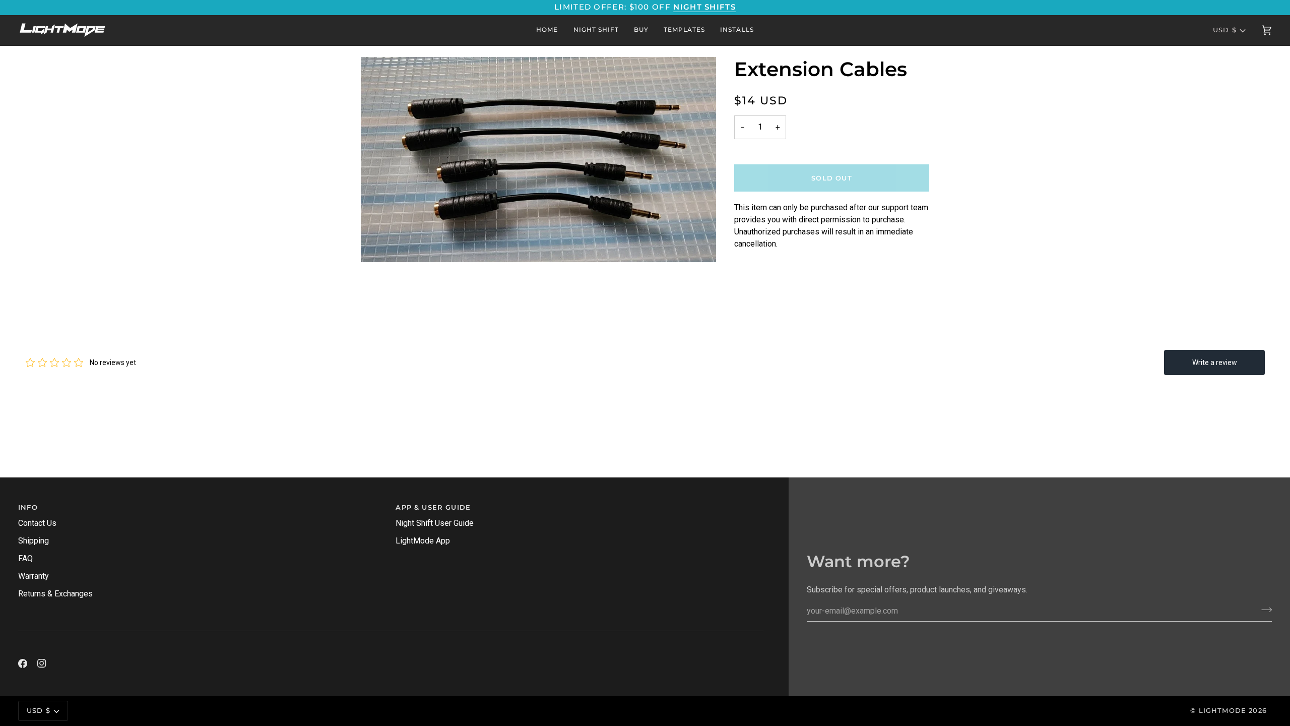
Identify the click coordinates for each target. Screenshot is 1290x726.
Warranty (33, 576)
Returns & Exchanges (55, 593)
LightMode (1223, 710)
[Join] (1263, 609)
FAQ (25, 558)
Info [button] (28, 507)
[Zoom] (538, 160)
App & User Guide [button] (433, 507)
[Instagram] (41, 663)
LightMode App (423, 541)
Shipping (33, 541)
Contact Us (37, 523)
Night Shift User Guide (435, 523)
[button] (641, 30)
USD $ (1225, 30)
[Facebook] (22, 663)
